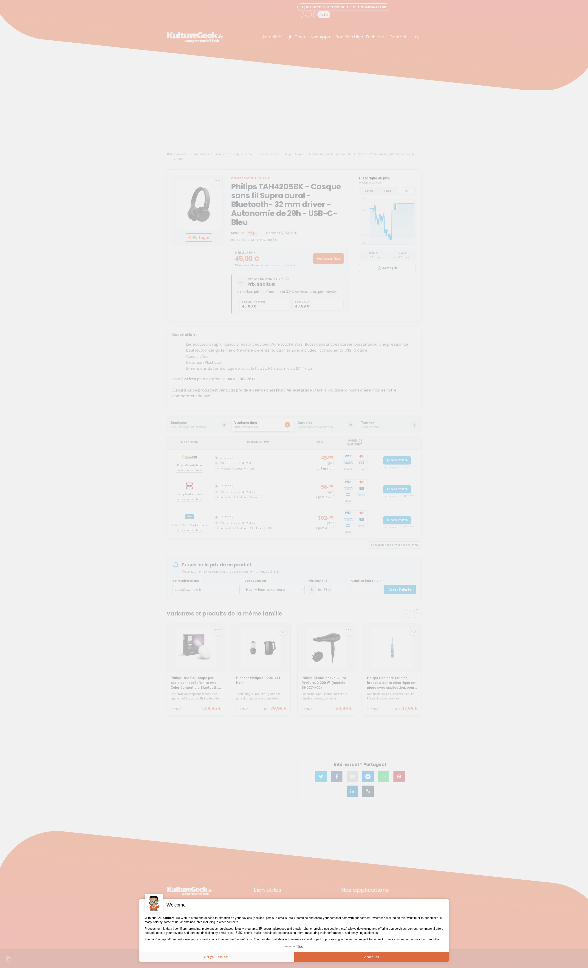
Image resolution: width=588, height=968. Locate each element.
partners (168, 918)
